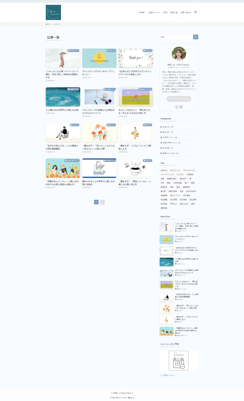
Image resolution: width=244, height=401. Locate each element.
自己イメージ (175, 195)
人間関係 (190, 174)
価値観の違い (172, 179)
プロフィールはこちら (178, 98)
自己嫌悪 (164, 200)
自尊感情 (164, 195)
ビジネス (180, 174)
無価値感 (186, 187)
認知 (193, 204)
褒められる (184, 204)
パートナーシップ (167, 174)
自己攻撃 (193, 200)
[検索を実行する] (195, 37)
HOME (115, 393)
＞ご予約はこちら (167, 375)
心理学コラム (170, 137)
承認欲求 (164, 187)
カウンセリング (189, 170)
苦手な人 (173, 204)
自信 (181, 191)
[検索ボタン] (195, 12)
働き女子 (168, 132)
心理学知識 (177, 183)
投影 (172, 187)
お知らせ (168, 127)
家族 (168, 183)
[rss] (196, 1)
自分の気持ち (191, 191)
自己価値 (186, 195)
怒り (186, 183)
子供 (162, 183)
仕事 (162, 179)
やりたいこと (175, 170)
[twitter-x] (190, 1)
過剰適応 (164, 208)
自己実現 (173, 200)
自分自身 (168, 148)
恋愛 (192, 183)
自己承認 (183, 200)
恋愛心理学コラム (171, 143)
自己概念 (164, 204)
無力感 (163, 191)
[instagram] (193, 1)
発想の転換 (173, 191)
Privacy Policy (125, 393)
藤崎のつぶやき (170, 153)
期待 (178, 187)
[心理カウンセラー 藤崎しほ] (53, 12)
